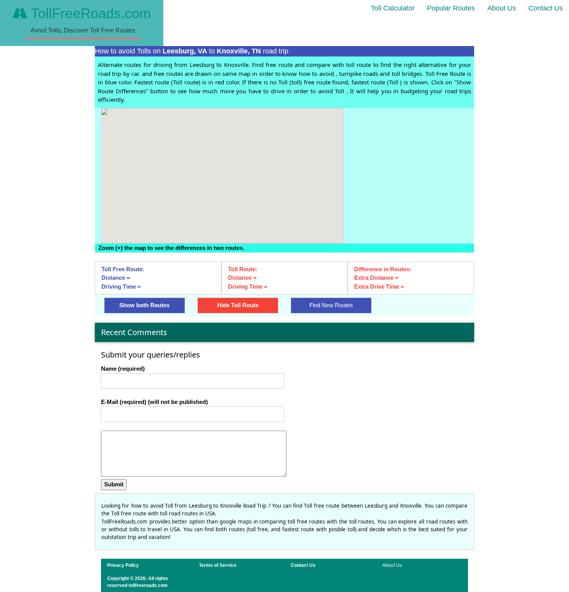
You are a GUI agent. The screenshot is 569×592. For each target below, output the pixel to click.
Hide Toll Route (238, 305)
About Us (501, 8)
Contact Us (545, 8)
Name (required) (123, 368)
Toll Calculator (393, 8)
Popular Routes (451, 8)
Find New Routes (331, 305)
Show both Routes (144, 305)
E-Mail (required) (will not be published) (154, 402)
